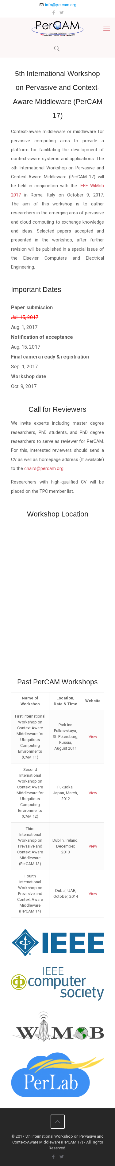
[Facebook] (53, 12)
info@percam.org (60, 4)
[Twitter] (61, 12)
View (93, 736)
